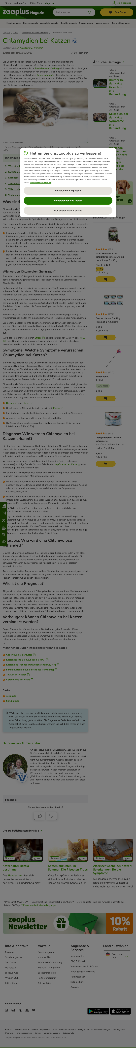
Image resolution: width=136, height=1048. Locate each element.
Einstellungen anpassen (68, 190)
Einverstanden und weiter (68, 200)
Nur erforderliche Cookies (68, 210)
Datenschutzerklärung (40, 182)
